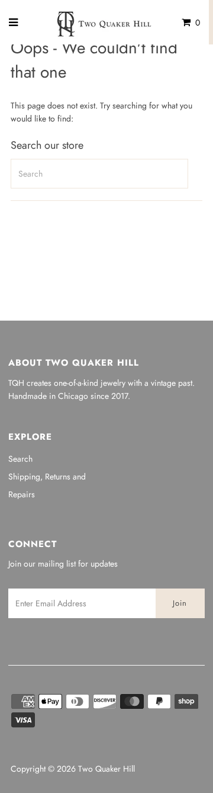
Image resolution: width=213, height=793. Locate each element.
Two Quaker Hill (106, 769)
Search (20, 459)
